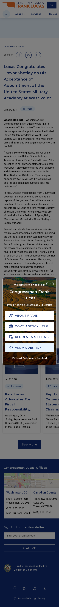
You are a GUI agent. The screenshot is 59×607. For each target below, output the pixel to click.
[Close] (50, 283)
